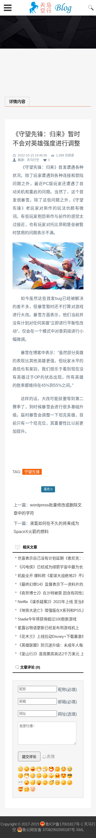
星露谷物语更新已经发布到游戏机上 (48, 628)
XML (80, 830)
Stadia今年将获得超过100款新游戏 (47, 619)
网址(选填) (67, 714)
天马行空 (48, 7)
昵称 (67, 689)
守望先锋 (32, 472)
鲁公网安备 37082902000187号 (48, 830)
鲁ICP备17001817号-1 (64, 824)
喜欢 (48, 489)
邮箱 (67, 702)
